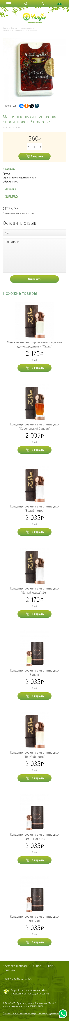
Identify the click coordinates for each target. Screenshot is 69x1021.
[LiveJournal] (37, 106)
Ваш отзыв (12, 242)
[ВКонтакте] (21, 106)
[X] (31, 106)
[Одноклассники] (26, 106)
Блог (49, 966)
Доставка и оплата (15, 966)
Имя (7, 232)
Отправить (34, 279)
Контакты (9, 970)
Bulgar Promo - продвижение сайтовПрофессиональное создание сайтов (30, 992)
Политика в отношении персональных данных (30, 1013)
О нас (37, 966)
